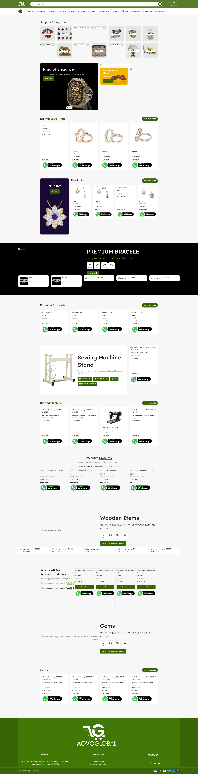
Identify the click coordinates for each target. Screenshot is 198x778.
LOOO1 (78, 576)
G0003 (102, 474)
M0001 (44, 129)
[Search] (160, 4)
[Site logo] (22, 4)
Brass (65, 50)
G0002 (72, 474)
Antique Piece (133, 50)
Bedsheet (99, 50)
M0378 (97, 201)
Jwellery (44, 132)
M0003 (104, 151)
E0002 (70, 549)
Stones (64, 34)
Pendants (150, 34)
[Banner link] (129, 64)
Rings (133, 34)
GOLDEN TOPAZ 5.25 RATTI (112, 682)
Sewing (116, 34)
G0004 (132, 474)
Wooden (48, 34)
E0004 (135, 549)
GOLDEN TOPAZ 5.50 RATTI (142, 682)
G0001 (42, 474)
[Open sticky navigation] (20, 11)
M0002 (74, 151)
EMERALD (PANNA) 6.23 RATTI (53, 682)
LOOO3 (119, 576)
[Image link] (96, 735)
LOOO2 (99, 576)
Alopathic (150, 50)
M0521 (31, 278)
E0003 (103, 549)
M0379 (119, 191)
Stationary (82, 27)
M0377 (75, 201)
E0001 (37, 549)
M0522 (100, 278)
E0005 (168, 549)
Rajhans (133, 355)
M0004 (134, 151)
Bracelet (82, 44)
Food (48, 44)
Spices (99, 27)
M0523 (166, 278)
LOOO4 (140, 576)
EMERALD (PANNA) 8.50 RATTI (83, 682)
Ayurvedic (116, 44)
